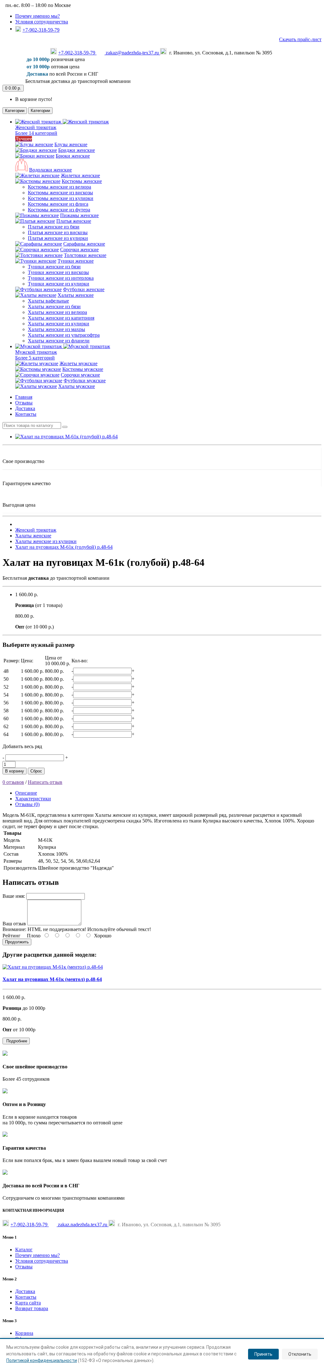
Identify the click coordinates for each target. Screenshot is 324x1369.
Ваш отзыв (14, 923)
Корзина (24, 1333)
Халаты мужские (76, 386)
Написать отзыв (45, 782)
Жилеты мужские (78, 363)
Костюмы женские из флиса (58, 204)
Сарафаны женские (84, 244)
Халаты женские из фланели (59, 340)
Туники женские (76, 261)
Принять (263, 1354)
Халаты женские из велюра (57, 312)
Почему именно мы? (37, 16)
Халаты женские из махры (56, 329)
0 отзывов (13, 782)
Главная (23, 397)
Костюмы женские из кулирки (60, 198)
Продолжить (17, 942)
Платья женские (73, 221)
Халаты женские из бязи (54, 306)
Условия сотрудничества (41, 21)
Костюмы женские (82, 181)
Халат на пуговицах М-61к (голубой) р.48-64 (64, 547)
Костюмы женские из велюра (59, 187)
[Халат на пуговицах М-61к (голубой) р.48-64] (66, 436)
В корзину (14, 771)
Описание (26, 793)
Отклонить (299, 1354)
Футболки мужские (85, 380)
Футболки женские (83, 289)
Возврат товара (31, 1308)
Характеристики (33, 798)
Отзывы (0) (27, 804)
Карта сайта (28, 1302)
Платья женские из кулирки (58, 238)
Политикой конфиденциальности (41, 1360)
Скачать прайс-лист (300, 39)
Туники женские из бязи (54, 266)
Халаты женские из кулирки (58, 323)
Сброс (36, 771)
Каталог (24, 1249)
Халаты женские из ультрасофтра (64, 335)
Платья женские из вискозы (58, 232)
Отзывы (24, 402)
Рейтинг (12, 935)
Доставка (25, 408)
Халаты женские (76, 295)
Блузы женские (70, 144)
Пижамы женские (79, 215)
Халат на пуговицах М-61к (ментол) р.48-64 (52, 979)
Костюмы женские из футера (59, 209)
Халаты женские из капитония (61, 318)
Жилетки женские (80, 175)
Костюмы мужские (82, 369)
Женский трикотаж (35, 530)
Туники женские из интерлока (61, 278)
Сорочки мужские (80, 375)
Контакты (25, 414)
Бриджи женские (76, 150)
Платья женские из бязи (53, 226)
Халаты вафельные (48, 300)
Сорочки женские (79, 249)
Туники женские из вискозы (58, 272)
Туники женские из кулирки (58, 283)
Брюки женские (73, 156)
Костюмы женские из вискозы (60, 192)
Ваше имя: (14, 896)
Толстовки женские (85, 255)
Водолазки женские (50, 169)
